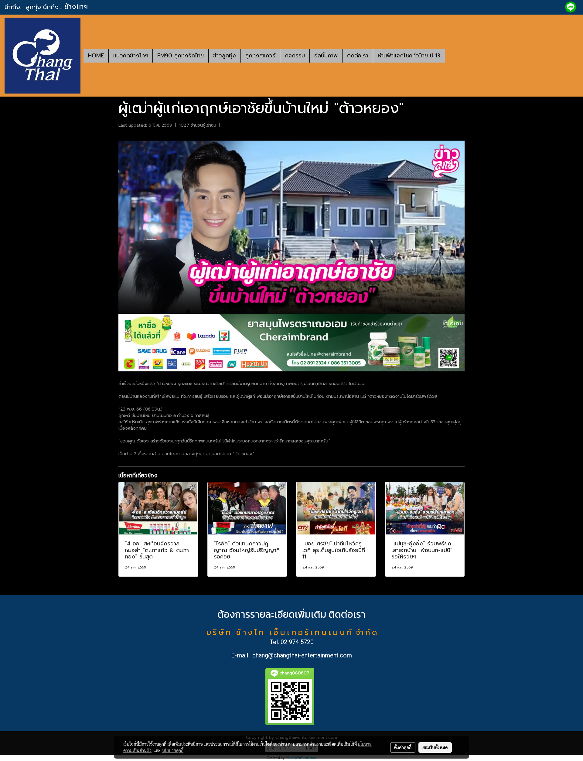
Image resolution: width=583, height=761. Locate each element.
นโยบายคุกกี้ (172, 750)
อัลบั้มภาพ (326, 55)
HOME (96, 55)
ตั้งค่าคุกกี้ (402, 747)
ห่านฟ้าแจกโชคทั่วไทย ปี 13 (409, 55)
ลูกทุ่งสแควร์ (260, 55)
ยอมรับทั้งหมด (435, 747)
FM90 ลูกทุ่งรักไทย (180, 55)
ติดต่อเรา (357, 55)
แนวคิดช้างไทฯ (130, 55)
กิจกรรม (295, 55)
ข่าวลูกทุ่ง (224, 55)
